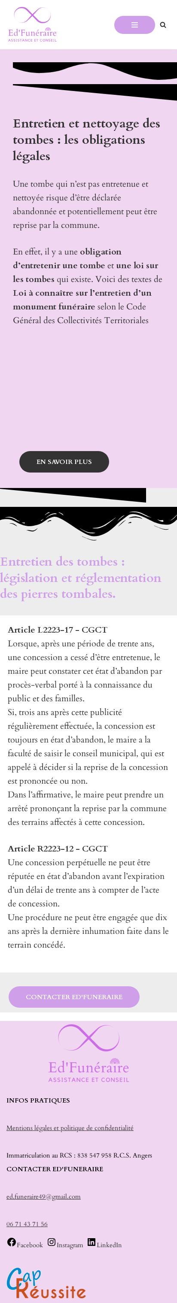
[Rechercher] (163, 24)
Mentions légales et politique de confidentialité (70, 1128)
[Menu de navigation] (135, 24)
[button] (88, 630)
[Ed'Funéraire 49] (32, 24)
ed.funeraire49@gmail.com (43, 1196)
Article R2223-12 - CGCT (58, 849)
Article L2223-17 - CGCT (58, 630)
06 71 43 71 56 (27, 1224)
